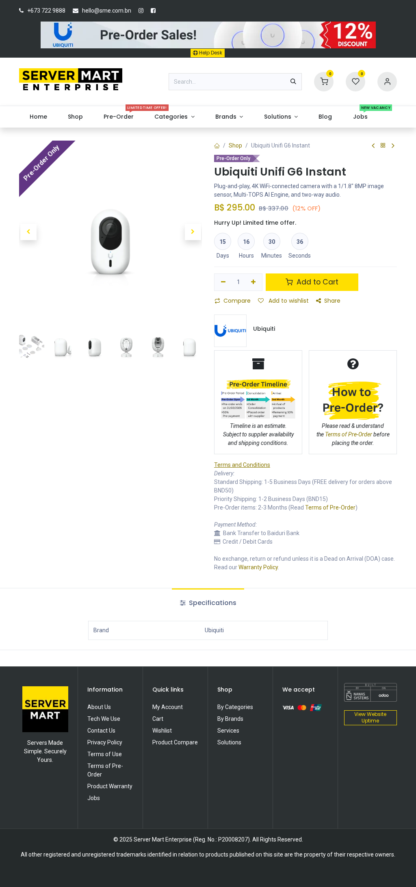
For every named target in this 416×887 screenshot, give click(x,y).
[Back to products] (383, 145)
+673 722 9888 (46, 10)
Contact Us (101, 730)
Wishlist (162, 730)
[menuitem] (38, 117)
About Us (99, 707)
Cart (157, 719)
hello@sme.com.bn (106, 10)
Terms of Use (104, 754)
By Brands (230, 719)
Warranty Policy (258, 567)
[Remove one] (223, 282)
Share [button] (332, 301)
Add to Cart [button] (316, 282)
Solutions (229, 742)
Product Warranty (109, 786)
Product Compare (175, 742)
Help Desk (210, 52)
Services (228, 730)
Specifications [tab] (211, 602)
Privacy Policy (104, 742)
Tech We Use (103, 719)
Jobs (93, 798)
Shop (235, 145)
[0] (324, 81)
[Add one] (253, 282)
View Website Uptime (370, 717)
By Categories (235, 707)
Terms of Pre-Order (330, 507)
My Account (167, 707)
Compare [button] (237, 301)
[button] (28, 232)
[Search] (293, 82)
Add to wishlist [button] (288, 301)
